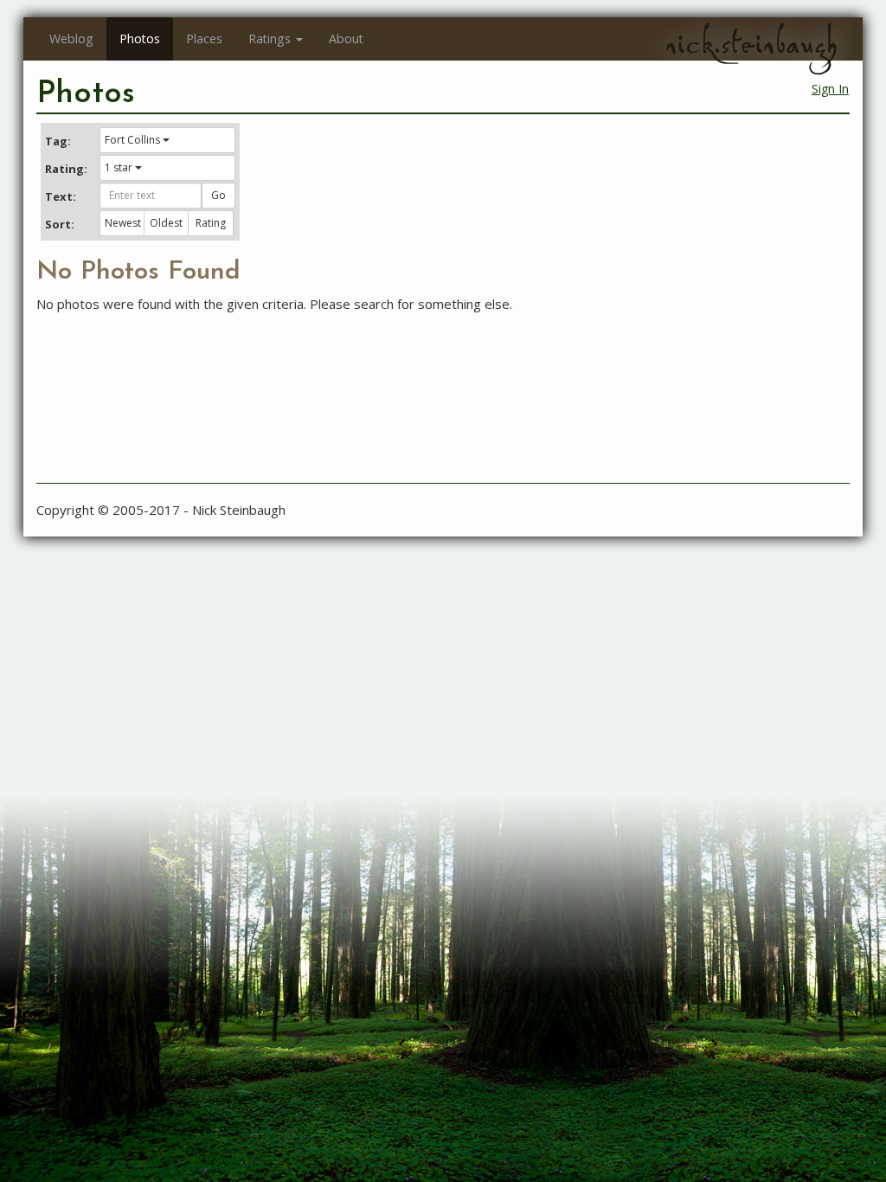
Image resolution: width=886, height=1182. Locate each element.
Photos (139, 38)
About (346, 38)
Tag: (58, 141)
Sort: (59, 224)
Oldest (166, 222)
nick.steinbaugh (751, 44)
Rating (211, 222)
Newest (123, 222)
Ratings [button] (269, 38)
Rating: (66, 169)
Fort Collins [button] (132, 139)
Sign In (830, 88)
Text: (60, 196)
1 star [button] (118, 167)
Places (204, 38)
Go (218, 195)
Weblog (71, 38)
